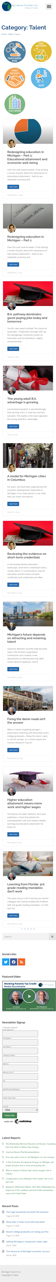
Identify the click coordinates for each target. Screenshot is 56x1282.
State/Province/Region (11, 1089)
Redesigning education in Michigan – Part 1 (25, 238)
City (3, 1081)
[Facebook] (13, 961)
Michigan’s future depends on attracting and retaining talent (26, 638)
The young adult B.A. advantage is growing (22, 400)
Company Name (8, 1055)
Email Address (8, 1030)
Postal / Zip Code (9, 1098)
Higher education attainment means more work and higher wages (24, 803)
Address (5, 1064)
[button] (49, 6)
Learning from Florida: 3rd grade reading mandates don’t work (25, 887)
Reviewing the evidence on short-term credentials (26, 555)
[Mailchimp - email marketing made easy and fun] (18, 1124)
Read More (13, 187)
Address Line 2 (8, 1072)
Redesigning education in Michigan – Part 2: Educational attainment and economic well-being (27, 157)
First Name (7, 1038)
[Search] (52, 936)
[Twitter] (5, 961)
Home (3, 34)
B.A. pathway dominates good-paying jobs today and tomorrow (27, 317)
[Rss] (21, 961)
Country (5, 1106)
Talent (10, 34)
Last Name (7, 1047)
